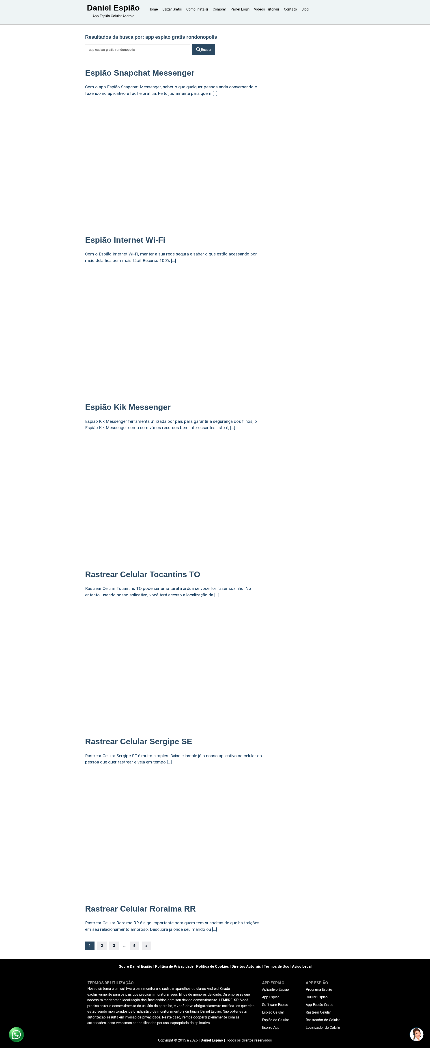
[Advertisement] (174, 137)
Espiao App (271, 1027)
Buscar (206, 50)
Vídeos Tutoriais (267, 9)
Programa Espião (319, 989)
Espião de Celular (275, 1020)
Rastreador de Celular (323, 1020)
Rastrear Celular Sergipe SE (138, 741)
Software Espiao (275, 1005)
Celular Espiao (317, 997)
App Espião (271, 997)
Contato (290, 9)
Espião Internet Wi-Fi (125, 239)
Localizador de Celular (323, 1027)
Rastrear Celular (318, 1012)
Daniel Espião (113, 7)
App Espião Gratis (319, 1005)
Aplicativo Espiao (275, 989)
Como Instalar (197, 9)
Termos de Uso (276, 966)
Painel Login (239, 9)
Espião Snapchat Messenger (139, 72)
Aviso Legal (302, 966)
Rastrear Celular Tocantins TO (142, 574)
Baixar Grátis (172, 9)
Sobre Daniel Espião (135, 966)
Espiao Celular (273, 1012)
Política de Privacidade (174, 966)
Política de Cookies (212, 966)
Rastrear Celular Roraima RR (140, 908)
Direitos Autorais (246, 966)
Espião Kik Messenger (128, 407)
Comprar (219, 9)
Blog (305, 9)
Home (153, 9)
